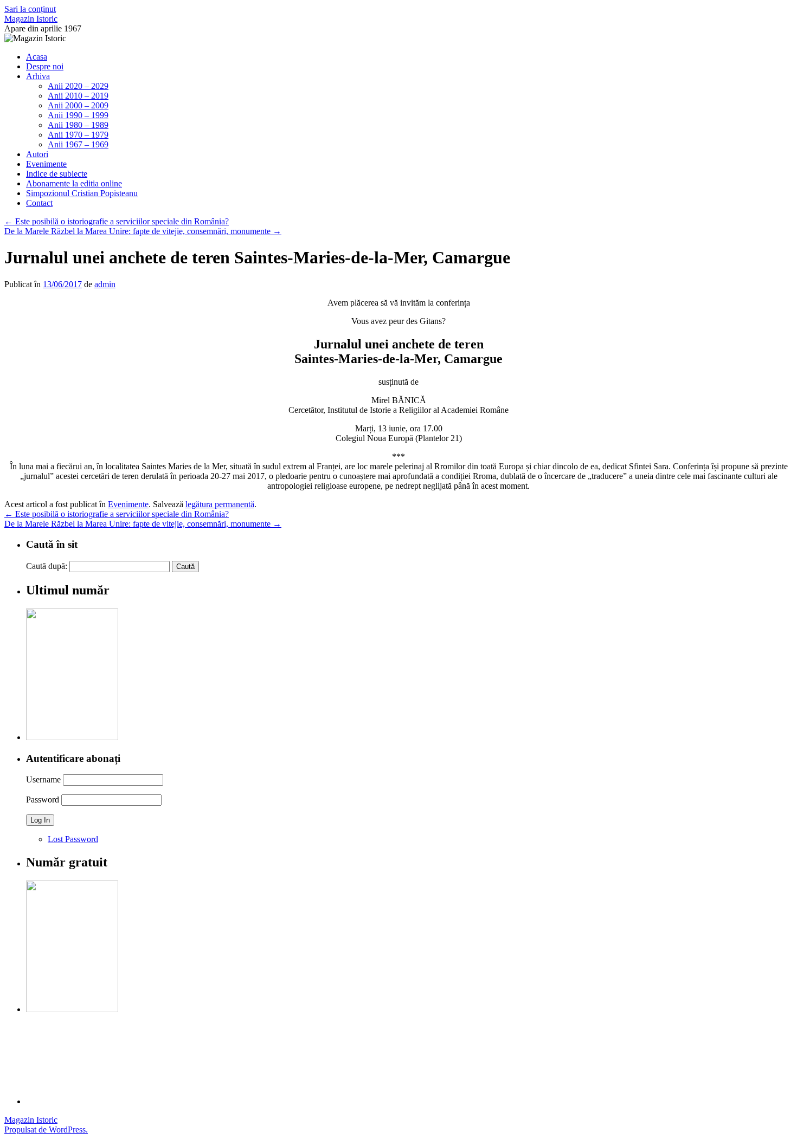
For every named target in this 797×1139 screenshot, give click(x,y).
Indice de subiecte (56, 173)
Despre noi (44, 66)
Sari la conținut (30, 9)
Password (42, 799)
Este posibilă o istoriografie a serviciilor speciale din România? (116, 221)
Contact (39, 203)
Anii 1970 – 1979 (78, 134)
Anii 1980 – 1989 (78, 125)
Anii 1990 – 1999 (78, 115)
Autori (37, 154)
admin (104, 284)
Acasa (36, 56)
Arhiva (38, 76)
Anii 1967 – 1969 (78, 144)
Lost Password (73, 839)
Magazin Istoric (30, 18)
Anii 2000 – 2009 (78, 105)
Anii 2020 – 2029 (78, 85)
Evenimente (46, 164)
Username (43, 779)
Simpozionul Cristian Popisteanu (82, 193)
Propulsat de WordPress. (46, 1129)
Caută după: (46, 566)
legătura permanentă (219, 504)
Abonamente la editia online (74, 183)
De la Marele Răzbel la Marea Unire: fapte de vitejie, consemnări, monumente (142, 231)
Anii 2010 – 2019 (78, 95)
